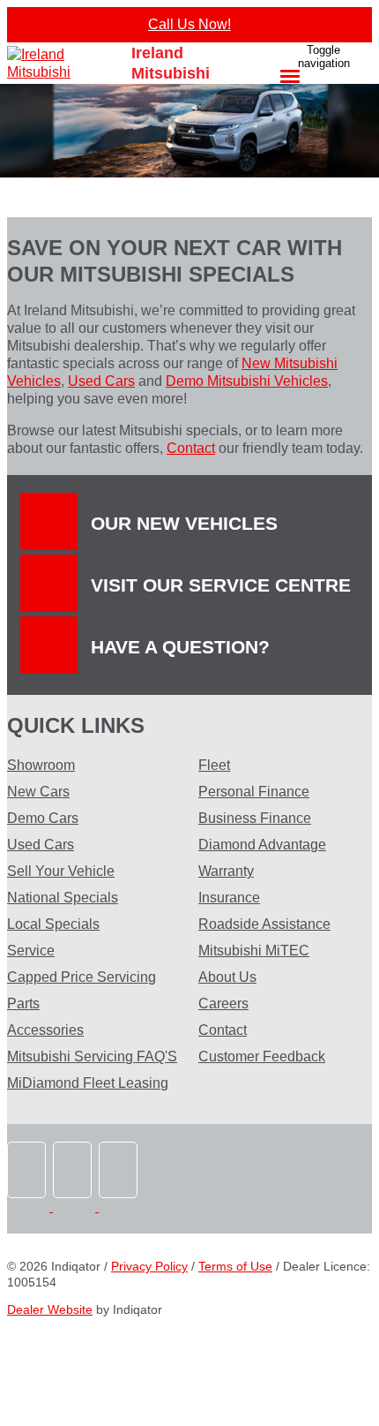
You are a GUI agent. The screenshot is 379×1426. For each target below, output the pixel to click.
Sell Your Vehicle (61, 871)
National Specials (62, 897)
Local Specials (53, 924)
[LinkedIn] (76, 1206)
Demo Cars (42, 818)
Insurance (229, 897)
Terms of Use (235, 1266)
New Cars (38, 791)
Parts (23, 1003)
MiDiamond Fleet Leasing (87, 1082)
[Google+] (120, 1206)
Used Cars (101, 381)
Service (31, 950)
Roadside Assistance (264, 924)
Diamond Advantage (262, 844)
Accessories (45, 1029)
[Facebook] (30, 1206)
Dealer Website (50, 1309)
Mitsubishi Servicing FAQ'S (92, 1056)
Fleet (214, 765)
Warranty (226, 871)
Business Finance (254, 818)
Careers (223, 1003)
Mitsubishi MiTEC (253, 950)
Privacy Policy (149, 1266)
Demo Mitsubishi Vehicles (247, 381)
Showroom (41, 765)
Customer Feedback (261, 1056)
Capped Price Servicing (81, 977)
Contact (191, 448)
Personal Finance (253, 791)
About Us (227, 977)
